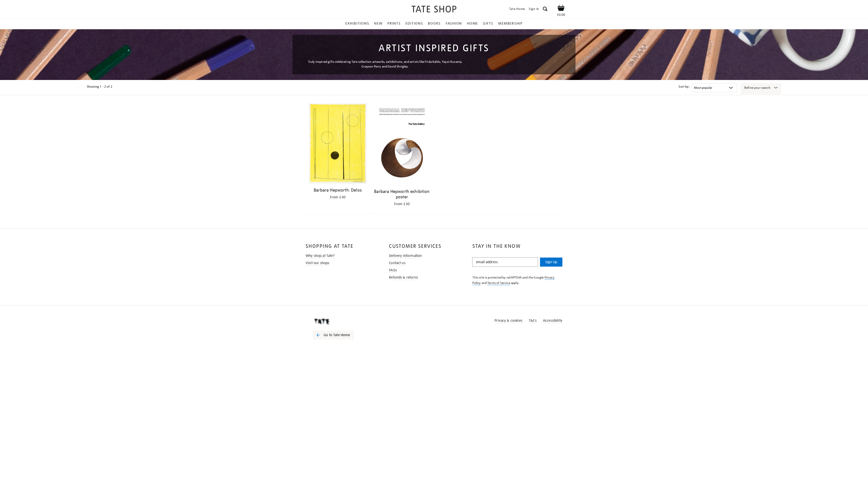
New (378, 23)
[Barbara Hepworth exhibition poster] (402, 144)
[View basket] (561, 8)
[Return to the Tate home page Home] (434, 10)
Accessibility (552, 320)
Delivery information (405, 255)
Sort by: (684, 86)
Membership (510, 23)
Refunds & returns (403, 277)
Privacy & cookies (508, 320)
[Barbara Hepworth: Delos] (337, 144)
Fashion (454, 23)
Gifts (488, 23)
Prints (394, 23)
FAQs (393, 270)
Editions (414, 23)
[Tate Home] (341, 321)
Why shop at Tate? (320, 255)
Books (434, 23)
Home (472, 23)
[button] (545, 10)
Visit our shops (317, 263)
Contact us (397, 263)
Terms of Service (498, 283)
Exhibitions (357, 23)
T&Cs (533, 320)
